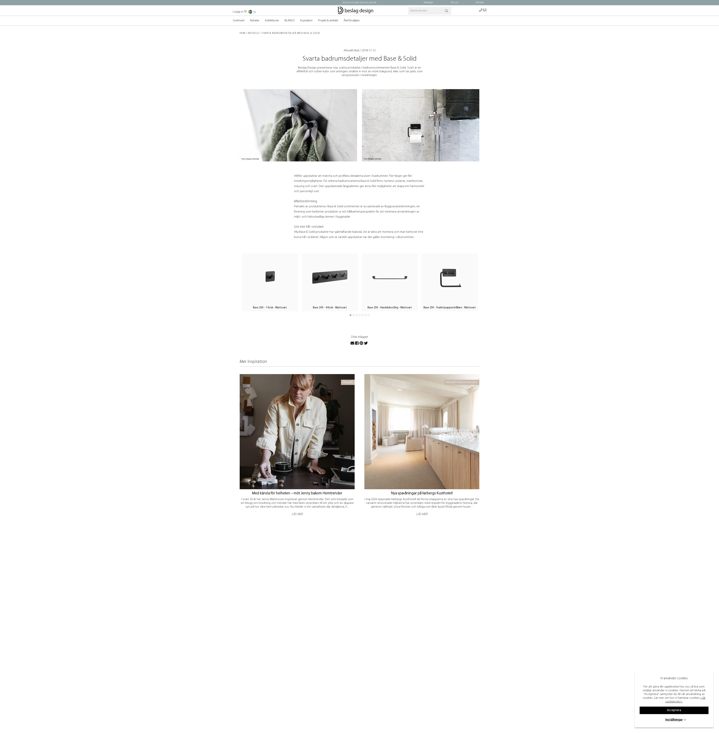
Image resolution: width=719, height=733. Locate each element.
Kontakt (480, 2)
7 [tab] (368, 315)
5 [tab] (362, 315)
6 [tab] (365, 315)
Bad (356, 50)
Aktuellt (254, 33)
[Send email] (352, 343)
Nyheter (254, 20)
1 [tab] (350, 315)
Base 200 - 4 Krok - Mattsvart (330, 307)
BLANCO (290, 20)
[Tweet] (366, 343)
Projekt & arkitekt (328, 20)
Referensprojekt (467, 382)
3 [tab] (356, 315)
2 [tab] (353, 315)
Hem (242, 33)
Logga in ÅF (240, 11)
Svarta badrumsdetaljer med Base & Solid (291, 33)
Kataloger (428, 2)
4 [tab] (359, 315)
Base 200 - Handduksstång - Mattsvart (390, 307)
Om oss (454, 2)
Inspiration (306, 20)
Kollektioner (272, 20)
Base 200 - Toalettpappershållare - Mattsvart (450, 307)
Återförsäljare (352, 20)
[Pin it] (361, 343)
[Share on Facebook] (357, 343)
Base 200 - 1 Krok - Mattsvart (270, 307)
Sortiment (238, 20)
